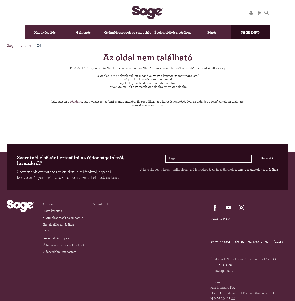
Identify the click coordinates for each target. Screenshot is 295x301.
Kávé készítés (52, 211)
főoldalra (76, 101)
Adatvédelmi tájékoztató (59, 252)
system (25, 45)
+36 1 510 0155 (221, 265)
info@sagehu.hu (221, 270)
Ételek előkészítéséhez (179, 32)
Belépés (263, 158)
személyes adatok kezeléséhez (256, 169)
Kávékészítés (28, 32)
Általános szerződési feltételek (64, 245)
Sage (11, 45)
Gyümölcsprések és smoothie (122, 32)
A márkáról (100, 204)
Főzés (226, 32)
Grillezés (69, 32)
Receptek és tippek (56, 238)
